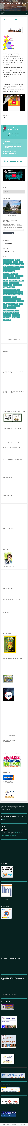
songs (9, 296)
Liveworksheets (20, 280)
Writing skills (6, 308)
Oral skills (15, 285)
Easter (7, 144)
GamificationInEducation (9, 269)
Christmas (15, 262)
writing (18, 305)
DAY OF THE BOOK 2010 (11, 153)
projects (10, 292)
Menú (5, 13)
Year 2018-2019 (7, 312)
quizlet (15, 292)
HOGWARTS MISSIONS (8, 273)
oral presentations (7, 285)
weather (21, 303)
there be (13, 301)
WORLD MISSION (11, 305)
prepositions (11, 287)
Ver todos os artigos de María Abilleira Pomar (15, 134)
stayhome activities (16, 298)
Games (14, 266)
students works (7, 301)
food (10, 266)
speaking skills (7, 298)
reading (20, 292)
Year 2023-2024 (7, 317)
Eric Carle (21, 264)
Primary (17, 289)
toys (22, 301)
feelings (5, 266)
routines (11, 294)
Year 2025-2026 (7, 319)
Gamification (20, 266)
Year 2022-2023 (15, 315)
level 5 (10, 278)
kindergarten (6, 275)
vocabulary (15, 303)
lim (18, 278)
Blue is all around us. (10, 151)
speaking (14, 296)
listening (6, 280)
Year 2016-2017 (15, 310)
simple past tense (18, 294)
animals (12, 259)
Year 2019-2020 (15, 312)
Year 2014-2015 (7, 310)
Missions (6, 282)
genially (17, 269)
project (5, 292)
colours (5, 264)
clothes (21, 262)
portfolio (5, 287)
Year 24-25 (13, 308)
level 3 (21, 275)
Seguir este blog (8, 233)
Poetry (20, 285)
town (18, 301)
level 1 (12, 275)
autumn (5, 262)
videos (10, 147)
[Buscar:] (14, 191)
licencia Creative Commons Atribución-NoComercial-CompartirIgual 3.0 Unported (12, 929)
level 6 (14, 278)
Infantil (16, 273)
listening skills (12, 280)
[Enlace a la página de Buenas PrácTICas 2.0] (6, 1014)
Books (10, 262)
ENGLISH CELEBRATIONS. (15, 144)
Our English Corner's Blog (13, 4)
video (5, 303)
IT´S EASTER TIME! (10, 20)
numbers (11, 282)
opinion (16, 282)
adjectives (6, 259)
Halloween (12, 271)
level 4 (5, 278)
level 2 (17, 275)
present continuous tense (9, 289)
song (5, 296)
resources (6, 294)
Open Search (25, 13)
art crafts (17, 259)
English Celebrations (10, 146)
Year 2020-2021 (7, 315)
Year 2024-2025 (16, 317)
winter (5, 305)
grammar (6, 271)
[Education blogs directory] (7, 973)
